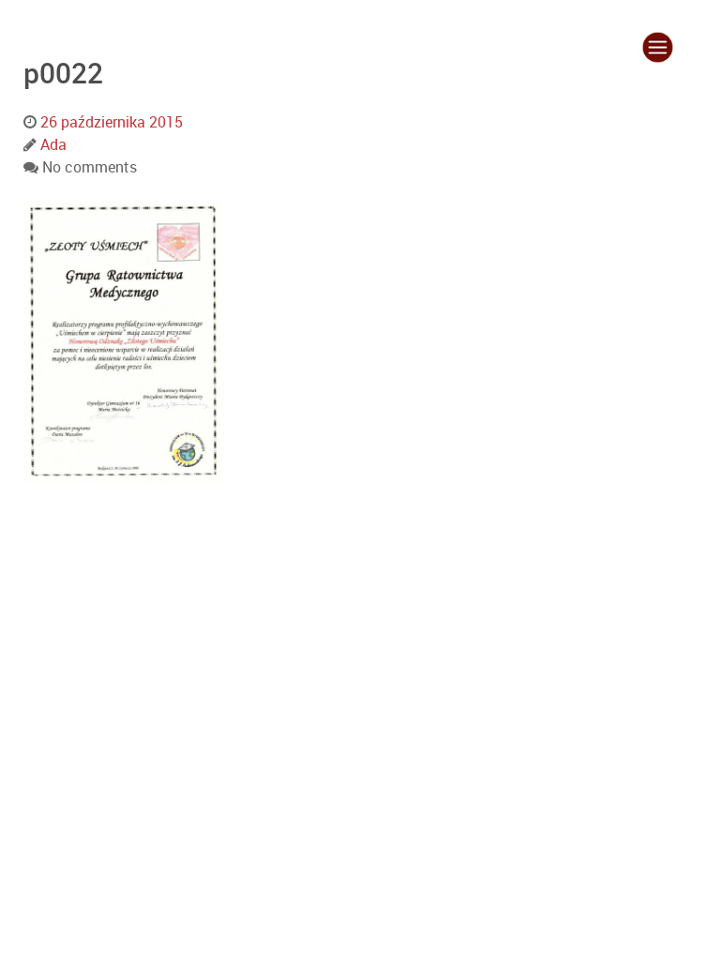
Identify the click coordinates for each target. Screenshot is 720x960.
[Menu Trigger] (658, 47)
